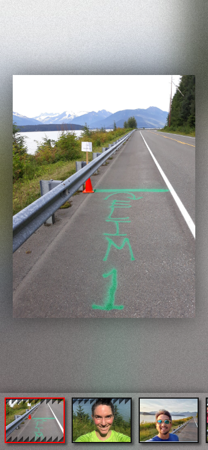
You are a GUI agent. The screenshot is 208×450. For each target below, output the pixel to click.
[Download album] (24, 9)
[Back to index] (11, 9)
